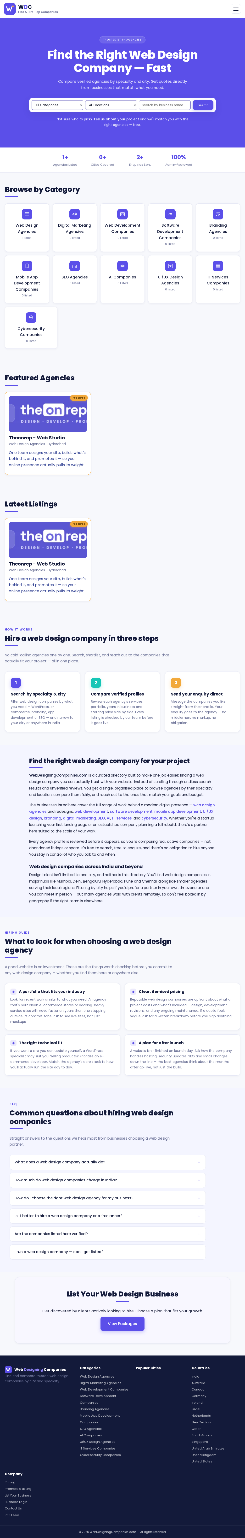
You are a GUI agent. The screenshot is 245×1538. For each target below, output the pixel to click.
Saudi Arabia (202, 1435)
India (195, 1376)
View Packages (122, 1323)
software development (131, 811)
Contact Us (13, 1508)
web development (91, 811)
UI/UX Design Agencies (170, 282)
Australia (198, 1383)
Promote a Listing (18, 1488)
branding (52, 818)
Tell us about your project (116, 119)
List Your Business (18, 1495)
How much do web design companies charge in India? (66, 1180)
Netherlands (201, 1415)
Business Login (16, 1502)
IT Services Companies (218, 282)
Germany (199, 1396)
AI (108, 818)
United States (202, 1461)
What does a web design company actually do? (60, 1162)
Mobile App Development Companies (27, 286)
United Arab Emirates (208, 1448)
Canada (198, 1389)
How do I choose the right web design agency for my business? (74, 1198)
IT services (122, 818)
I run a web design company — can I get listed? (59, 1251)
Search (203, 105)
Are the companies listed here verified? (51, 1233)
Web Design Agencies (27, 231)
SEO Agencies (74, 279)
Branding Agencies (218, 231)
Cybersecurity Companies (31, 334)
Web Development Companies (122, 231)
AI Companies (122, 279)
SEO (101, 818)
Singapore (200, 1441)
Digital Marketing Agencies (74, 231)
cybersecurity (154, 818)
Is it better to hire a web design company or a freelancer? (68, 1215)
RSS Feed (12, 1515)
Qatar (196, 1428)
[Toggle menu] (236, 9)
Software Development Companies (170, 234)
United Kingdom (204, 1455)
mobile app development (177, 811)
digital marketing (79, 818)
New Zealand (202, 1422)
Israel (196, 1409)
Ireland (197, 1402)
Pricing (10, 1482)
